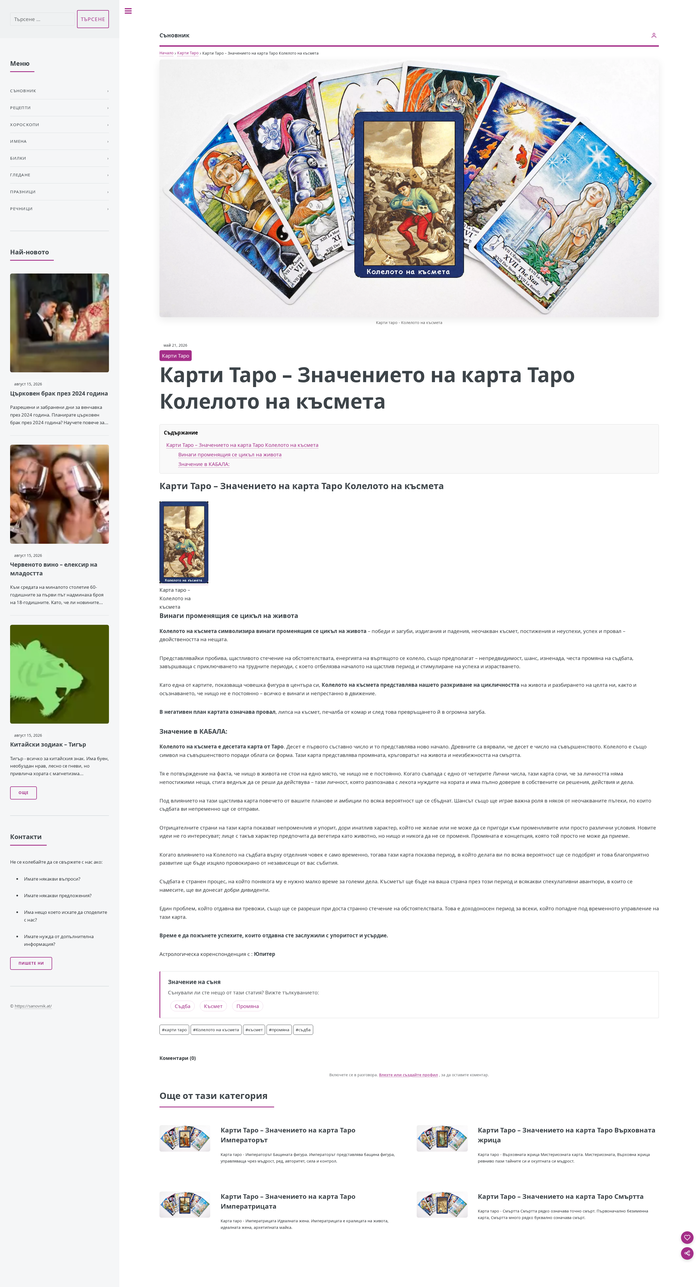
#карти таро (174, 1029)
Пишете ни (31, 963)
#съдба (303, 1029)
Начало (166, 52)
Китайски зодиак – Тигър (48, 744)
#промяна (279, 1029)
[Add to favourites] (687, 1237)
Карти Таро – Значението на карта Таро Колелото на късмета (242, 444)
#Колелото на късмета (216, 1029)
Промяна (247, 1006)
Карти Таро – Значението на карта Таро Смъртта (561, 1196)
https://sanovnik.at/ (33, 1006)
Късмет (213, 1006)
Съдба (182, 1006)
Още (24, 792)
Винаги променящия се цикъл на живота (230, 454)
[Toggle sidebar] (128, 11)
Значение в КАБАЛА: (204, 463)
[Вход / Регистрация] (654, 35)
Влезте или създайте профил (408, 1074)
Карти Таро (188, 52)
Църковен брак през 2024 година (59, 393)
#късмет (254, 1029)
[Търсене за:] (42, 19)
